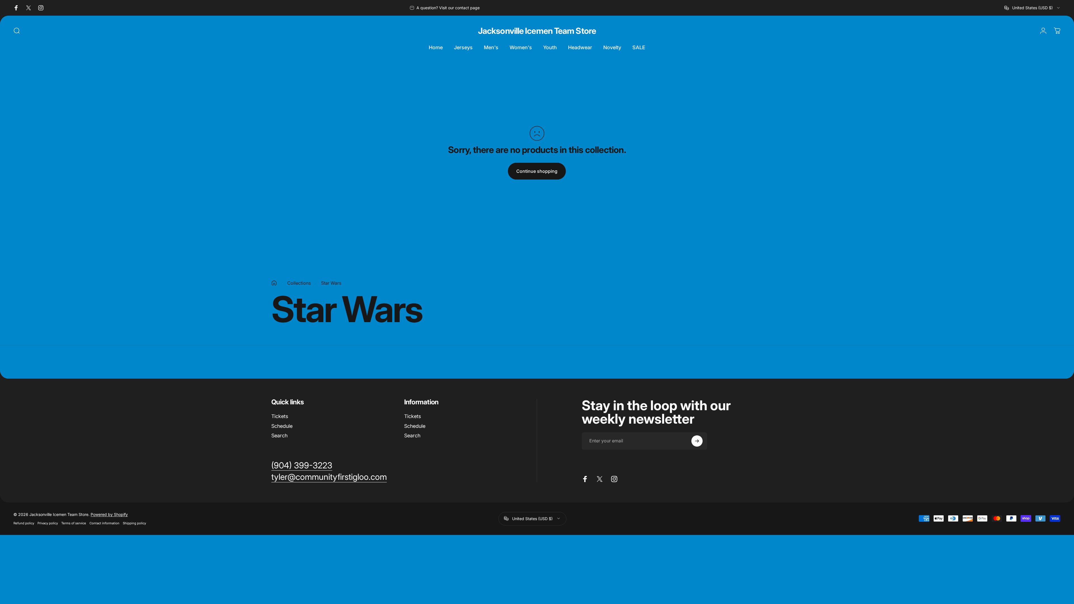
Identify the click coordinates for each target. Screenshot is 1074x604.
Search (279, 435)
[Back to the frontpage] (274, 283)
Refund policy (23, 523)
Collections (299, 283)
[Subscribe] (697, 441)
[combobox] (1032, 8)
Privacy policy (47, 523)
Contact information (104, 523)
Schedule (282, 426)
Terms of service (73, 523)
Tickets (279, 416)
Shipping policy (134, 523)
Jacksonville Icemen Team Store (537, 31)
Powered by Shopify (109, 514)
